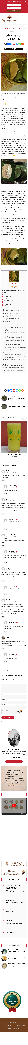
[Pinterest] (14, 44)
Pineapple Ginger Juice (14, 454)
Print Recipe (20, 48)
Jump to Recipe (9, 48)
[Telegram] (17, 44)
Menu (25, 18)
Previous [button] (22, 418)
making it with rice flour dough (18, 191)
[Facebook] (8, 44)
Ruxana (8, 637)
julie (7, 499)
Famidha (8, 600)
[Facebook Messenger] (11, 44)
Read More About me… (14, 761)
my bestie (19, 110)
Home (3, 28)
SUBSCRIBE (14, 10)
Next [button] (25, 418)
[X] (5, 44)
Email (3, 699)
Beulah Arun (9, 471)
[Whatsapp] (19, 44)
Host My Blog (17, 1028)
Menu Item (9, 758)
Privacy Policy (14, 1022)
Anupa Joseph (10, 568)
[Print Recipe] (12, 283)
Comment (3, 683)
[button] (15, 283)
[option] (14, 439)
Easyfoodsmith (10, 535)
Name (3, 694)
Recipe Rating (4, 679)
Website (3, 704)
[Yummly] (22, 44)
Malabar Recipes (9, 28)
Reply (3, 480)
